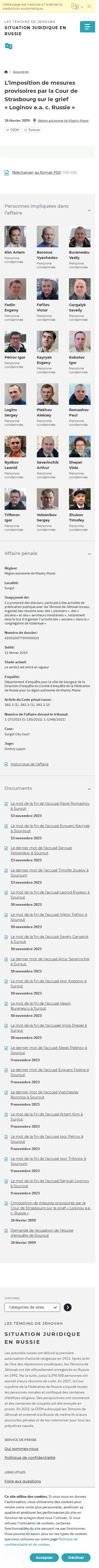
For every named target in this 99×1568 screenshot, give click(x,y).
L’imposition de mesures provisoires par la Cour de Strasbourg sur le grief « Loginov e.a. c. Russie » (51, 1208)
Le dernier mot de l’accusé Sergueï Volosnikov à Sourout (41, 850)
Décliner (76, 1557)
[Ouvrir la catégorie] (68, 1307)
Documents (21, 72)
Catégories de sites (26, 1307)
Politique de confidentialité (30, 1457)
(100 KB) (44, 172)
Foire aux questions (23, 1481)
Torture (34, 130)
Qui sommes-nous (21, 1449)
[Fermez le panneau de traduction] (89, 6)
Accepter (44, 1557)
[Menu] (87, 26)
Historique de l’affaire (29, 764)
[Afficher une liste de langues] (77, 6)
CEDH (14, 130)
